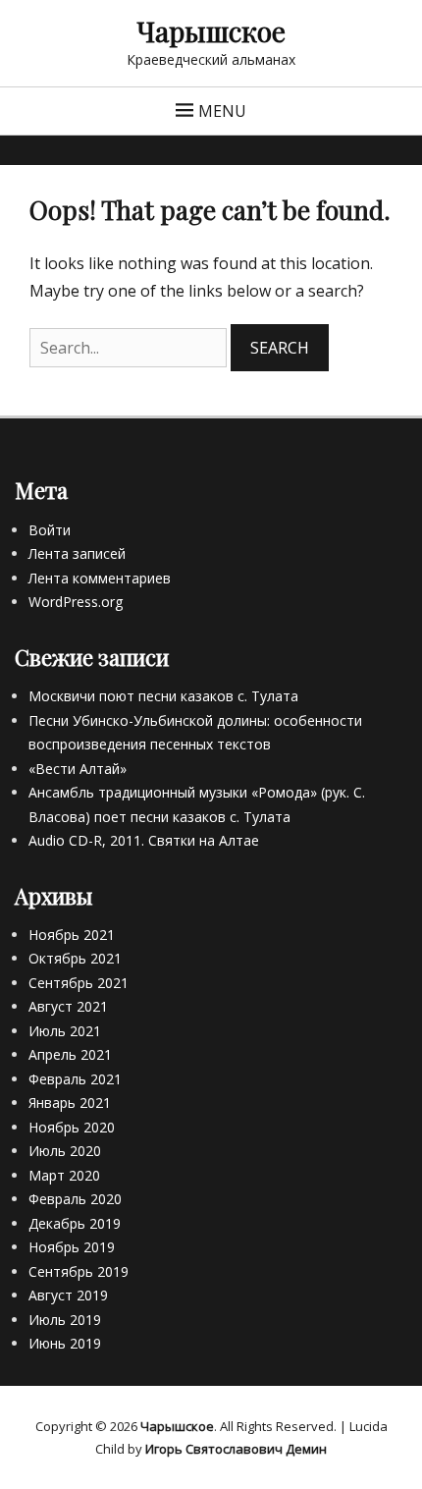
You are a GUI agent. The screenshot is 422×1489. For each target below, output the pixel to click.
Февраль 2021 (75, 1079)
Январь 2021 (69, 1102)
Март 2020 (64, 1175)
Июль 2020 (64, 1150)
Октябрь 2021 (75, 958)
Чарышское (211, 31)
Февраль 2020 (75, 1198)
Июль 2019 (64, 1319)
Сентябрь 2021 (78, 982)
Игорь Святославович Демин (236, 1449)
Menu (222, 111)
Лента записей (77, 553)
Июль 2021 (64, 1030)
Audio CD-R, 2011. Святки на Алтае (143, 840)
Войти (49, 530)
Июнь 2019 (64, 1343)
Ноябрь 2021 (71, 934)
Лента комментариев (99, 578)
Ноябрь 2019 (71, 1247)
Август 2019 (68, 1295)
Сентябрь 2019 (78, 1271)
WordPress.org (75, 601)
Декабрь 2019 (74, 1223)
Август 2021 (68, 1006)
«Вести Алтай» (77, 768)
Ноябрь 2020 (71, 1127)
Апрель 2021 (70, 1054)
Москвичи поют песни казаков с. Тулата (163, 696)
